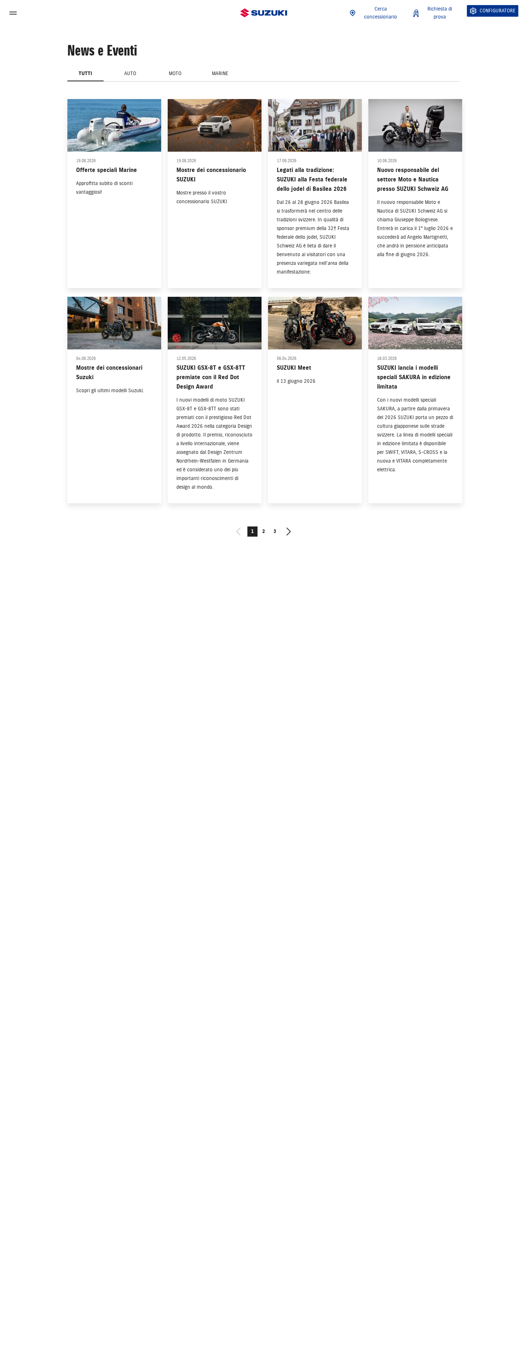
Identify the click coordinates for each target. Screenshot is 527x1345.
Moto (175, 73)
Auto (130, 73)
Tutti (85, 73)
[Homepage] (263, 13)
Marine (220, 73)
